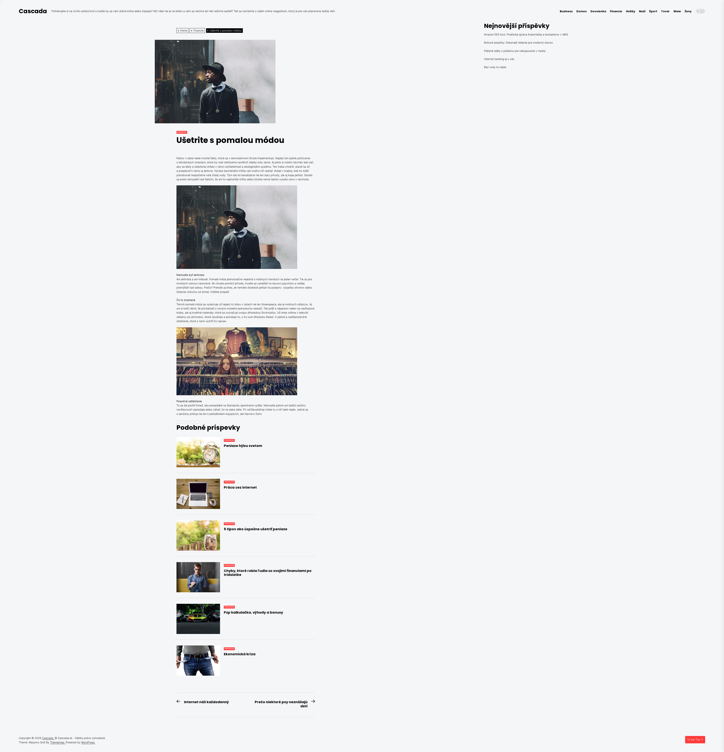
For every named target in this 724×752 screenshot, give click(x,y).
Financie (616, 11)
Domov (581, 11)
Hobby (630, 11)
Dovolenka (598, 11)
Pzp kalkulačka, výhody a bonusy (253, 612)
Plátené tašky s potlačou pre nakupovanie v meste (514, 50)
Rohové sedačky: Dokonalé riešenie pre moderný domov (518, 42)
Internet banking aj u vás (499, 59)
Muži (642, 11)
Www (677, 11)
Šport (653, 11)
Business (566, 11)
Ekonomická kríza (239, 654)
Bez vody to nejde (495, 67)
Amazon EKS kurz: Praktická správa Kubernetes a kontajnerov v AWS (526, 34)
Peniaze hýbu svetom (243, 445)
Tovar (665, 11)
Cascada (33, 11)
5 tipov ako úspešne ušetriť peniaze (255, 529)
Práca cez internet (240, 487)
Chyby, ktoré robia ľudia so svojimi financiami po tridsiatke (267, 572)
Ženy (688, 11)
